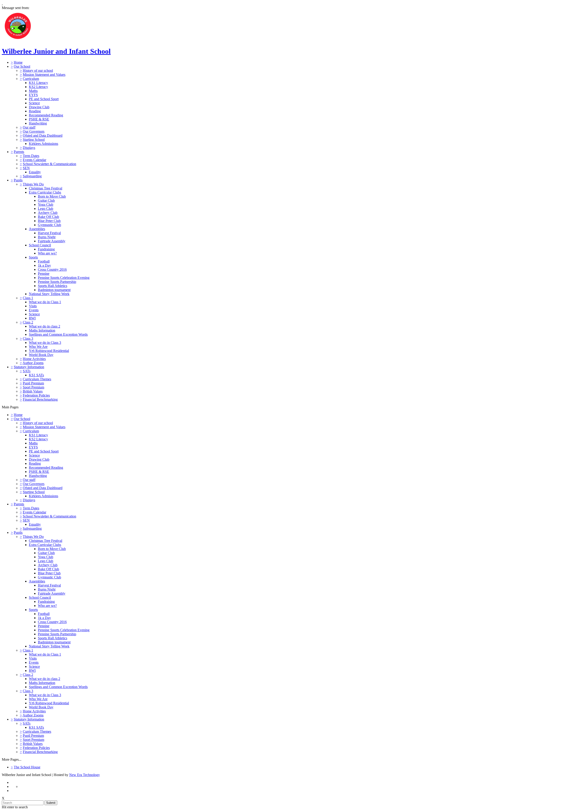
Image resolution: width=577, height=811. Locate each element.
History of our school (38, 70)
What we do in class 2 (44, 326)
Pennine (43, 273)
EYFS (33, 95)
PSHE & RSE (39, 119)
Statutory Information (29, 367)
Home (18, 62)
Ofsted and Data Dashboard (42, 135)
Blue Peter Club (49, 221)
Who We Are (38, 347)
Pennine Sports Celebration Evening (63, 278)
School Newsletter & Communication (49, 164)
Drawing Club (39, 107)
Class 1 (28, 298)
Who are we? (47, 253)
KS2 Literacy (38, 87)
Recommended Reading (46, 115)
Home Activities (34, 359)
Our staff (29, 127)
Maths (33, 91)
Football (44, 261)
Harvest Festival (49, 233)
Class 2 (28, 322)
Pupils (18, 180)
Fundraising (46, 249)
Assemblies (37, 229)
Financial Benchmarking (40, 399)
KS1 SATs (36, 375)
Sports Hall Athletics (52, 286)
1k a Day (44, 265)
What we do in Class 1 (45, 302)
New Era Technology (84, 775)
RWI (32, 318)
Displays (29, 148)
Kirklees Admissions (43, 144)
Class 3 (28, 338)
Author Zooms (33, 363)
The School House (27, 767)
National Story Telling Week (49, 294)
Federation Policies (36, 395)
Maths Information (42, 330)
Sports (33, 257)
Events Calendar (34, 160)
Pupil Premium (33, 383)
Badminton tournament (54, 290)
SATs (26, 371)
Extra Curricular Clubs (45, 192)
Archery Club (47, 213)
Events (34, 310)
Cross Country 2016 (52, 269)
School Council (40, 245)
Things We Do (33, 184)
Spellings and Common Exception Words (58, 334)
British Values (33, 391)
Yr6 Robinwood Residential (49, 351)
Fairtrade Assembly (51, 241)
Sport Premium (33, 387)
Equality (35, 172)
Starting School (34, 139)
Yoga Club (45, 204)
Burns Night (46, 237)
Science (34, 103)
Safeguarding (32, 176)
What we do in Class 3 (45, 342)
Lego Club (45, 208)
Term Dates (31, 156)
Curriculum (31, 79)
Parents (19, 152)
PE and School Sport (44, 99)
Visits (33, 306)
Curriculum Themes (37, 379)
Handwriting (38, 123)
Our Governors (33, 131)
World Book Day (41, 355)
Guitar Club (46, 200)
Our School (22, 66)
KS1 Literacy (38, 83)
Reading (35, 111)
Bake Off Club (48, 217)
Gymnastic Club (49, 225)
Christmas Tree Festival (45, 188)
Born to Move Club (52, 196)
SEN (26, 168)
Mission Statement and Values (44, 74)
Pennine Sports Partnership (57, 282)
